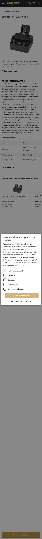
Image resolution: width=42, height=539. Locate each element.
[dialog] (21, 269)
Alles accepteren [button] (21, 296)
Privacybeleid (23, 265)
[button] (21, 301)
